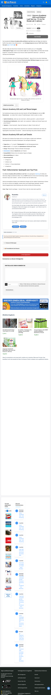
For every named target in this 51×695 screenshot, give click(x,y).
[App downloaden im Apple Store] (6, 681)
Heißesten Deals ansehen (8, 595)
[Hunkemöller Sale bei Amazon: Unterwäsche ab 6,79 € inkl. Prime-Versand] (8, 572)
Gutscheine (26, 5)
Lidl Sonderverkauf (22, 677)
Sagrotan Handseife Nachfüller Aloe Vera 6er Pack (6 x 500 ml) (9, 350)
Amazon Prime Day (31, 11)
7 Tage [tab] (10, 510)
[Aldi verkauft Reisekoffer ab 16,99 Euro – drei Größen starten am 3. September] (8, 532)
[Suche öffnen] (43, 2)
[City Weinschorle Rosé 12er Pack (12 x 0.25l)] (10, 319)
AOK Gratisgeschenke (22, 687)
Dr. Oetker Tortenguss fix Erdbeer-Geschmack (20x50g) (24, 331)
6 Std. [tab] (6, 510)
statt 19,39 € (10, 45)
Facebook (15, 226)
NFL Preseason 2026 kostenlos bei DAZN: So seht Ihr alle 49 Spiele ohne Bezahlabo (21, 654)
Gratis (21, 5)
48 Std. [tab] (9, 510)
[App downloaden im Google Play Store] (6, 687)
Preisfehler (15, 5)
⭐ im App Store (5, 691)
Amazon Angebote (22, 684)
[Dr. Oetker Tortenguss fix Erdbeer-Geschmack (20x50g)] (25, 319)
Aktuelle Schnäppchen (7, 5)
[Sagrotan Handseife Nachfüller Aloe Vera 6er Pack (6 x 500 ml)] (10, 338)
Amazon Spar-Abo (22, 681)
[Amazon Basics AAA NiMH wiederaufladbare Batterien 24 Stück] (41, 319)
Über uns (36, 691)
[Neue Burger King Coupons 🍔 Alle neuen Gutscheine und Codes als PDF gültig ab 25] (8, 516)
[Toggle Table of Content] (15, 105)
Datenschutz (37, 681)
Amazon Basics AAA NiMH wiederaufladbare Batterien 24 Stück (41, 331)
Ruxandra (15, 194)
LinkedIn (22, 226)
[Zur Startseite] (23, 2)
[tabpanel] (8, 552)
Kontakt (36, 674)
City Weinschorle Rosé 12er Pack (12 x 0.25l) (8, 330)
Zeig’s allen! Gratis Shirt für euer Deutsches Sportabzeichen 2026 (22, 552)
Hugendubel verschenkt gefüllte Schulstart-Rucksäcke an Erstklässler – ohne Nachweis (21, 582)
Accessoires (7, 151)
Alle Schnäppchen (22, 674)
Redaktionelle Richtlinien (40, 687)
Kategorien (39, 5)
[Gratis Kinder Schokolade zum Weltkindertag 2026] (8, 556)
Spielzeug (39, 11)
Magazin (33, 5)
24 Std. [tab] (7, 510)
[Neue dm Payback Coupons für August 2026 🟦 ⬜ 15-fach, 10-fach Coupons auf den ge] (8, 564)
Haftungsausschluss (39, 684)
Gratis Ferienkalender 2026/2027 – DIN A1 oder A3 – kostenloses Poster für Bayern (22, 621)
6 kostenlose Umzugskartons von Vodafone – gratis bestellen (22, 565)
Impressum (37, 677)
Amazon (38, 30)
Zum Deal (36, 36)
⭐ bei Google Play (6, 693)
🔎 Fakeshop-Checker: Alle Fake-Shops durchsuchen (22, 636)
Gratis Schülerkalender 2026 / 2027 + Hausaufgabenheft (23, 515)
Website (44, 195)
